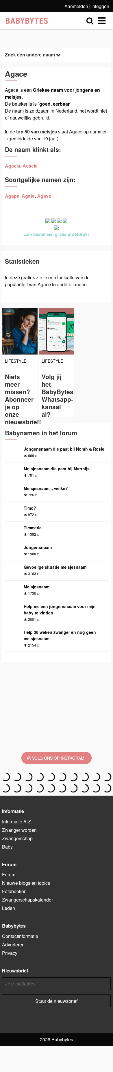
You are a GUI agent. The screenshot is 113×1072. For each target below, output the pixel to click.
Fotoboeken (14, 891)
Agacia (12, 165)
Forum (8, 874)
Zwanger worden (19, 830)
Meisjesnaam (36, 587)
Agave (44, 195)
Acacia (30, 165)
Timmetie (33, 528)
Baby (7, 846)
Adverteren (13, 944)
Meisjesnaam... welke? (46, 488)
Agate (28, 195)
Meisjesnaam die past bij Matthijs (57, 468)
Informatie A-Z (16, 821)
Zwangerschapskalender (27, 899)
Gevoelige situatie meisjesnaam (55, 567)
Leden (8, 908)
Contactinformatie (20, 936)
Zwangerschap (17, 838)
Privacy (9, 953)
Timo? (30, 508)
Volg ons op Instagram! (58, 758)
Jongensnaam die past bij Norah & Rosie (64, 449)
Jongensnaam (38, 547)
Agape (12, 195)
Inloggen (100, 6)
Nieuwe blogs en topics (26, 883)
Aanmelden (76, 6)
